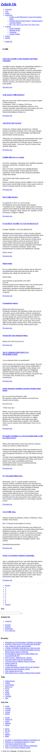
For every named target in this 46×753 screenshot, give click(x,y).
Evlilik (7, 694)
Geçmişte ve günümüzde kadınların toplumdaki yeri (22, 740)
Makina (7, 734)
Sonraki (7, 604)
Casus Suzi (32, 17)
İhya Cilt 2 (20, 24)
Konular (8, 625)
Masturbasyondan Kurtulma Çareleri (17, 669)
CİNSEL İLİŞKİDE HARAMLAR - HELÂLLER (22, 648)
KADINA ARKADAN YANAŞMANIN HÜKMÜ (22, 644)
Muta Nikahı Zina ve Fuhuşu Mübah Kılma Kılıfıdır (22, 673)
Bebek (7, 714)
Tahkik (7, 683)
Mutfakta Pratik (14, 30)
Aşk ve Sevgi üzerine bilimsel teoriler (17, 747)
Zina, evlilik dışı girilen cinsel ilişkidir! (18, 646)
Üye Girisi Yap (10, 630)
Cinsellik (8, 696)
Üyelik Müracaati (11, 665)
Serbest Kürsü (10, 681)
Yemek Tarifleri (14, 34)
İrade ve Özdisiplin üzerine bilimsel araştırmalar (21, 746)
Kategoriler (9, 629)
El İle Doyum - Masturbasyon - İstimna (18, 658)
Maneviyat (8, 687)
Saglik (7, 706)
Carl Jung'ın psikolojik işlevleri (15, 744)
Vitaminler (12, 32)
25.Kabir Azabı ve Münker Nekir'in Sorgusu (20, 661)
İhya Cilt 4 (35, 24)
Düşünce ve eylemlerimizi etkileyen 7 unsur (20, 742)
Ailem (7, 13)
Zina (6, 698)
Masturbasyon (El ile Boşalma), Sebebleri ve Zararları (23, 642)
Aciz (6, 11)
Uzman (7, 712)
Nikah (7, 725)
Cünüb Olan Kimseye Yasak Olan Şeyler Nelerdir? (22, 667)
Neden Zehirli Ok (11, 663)
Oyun (7, 732)
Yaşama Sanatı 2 (37, 21)
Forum (7, 36)
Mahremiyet (24, 17)
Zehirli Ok (8, 41)
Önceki (7, 585)
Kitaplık (8, 627)
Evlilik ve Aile (14, 17)
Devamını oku (7, 87)
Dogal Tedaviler (14, 28)
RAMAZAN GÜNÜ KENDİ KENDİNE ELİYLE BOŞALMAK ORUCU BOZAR (22, 651)
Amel (7, 690)
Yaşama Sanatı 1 (25, 21)
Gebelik (7, 710)
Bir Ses (7, 731)
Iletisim (7, 38)
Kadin (7, 692)
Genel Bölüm (9, 685)
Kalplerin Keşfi (14, 21)
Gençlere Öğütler (15, 23)
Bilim (7, 736)
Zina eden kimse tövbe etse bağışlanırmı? (19, 659)
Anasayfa (8, 9)
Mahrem (8, 723)
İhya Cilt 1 (13, 24)
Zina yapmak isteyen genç (14, 671)
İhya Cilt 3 (28, 24)
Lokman (8, 708)
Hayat (7, 689)
